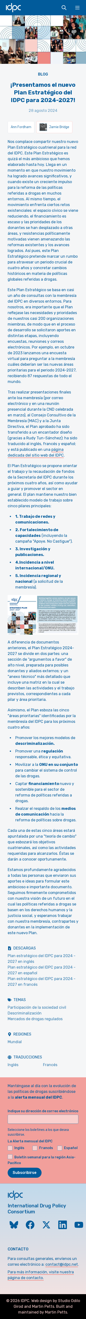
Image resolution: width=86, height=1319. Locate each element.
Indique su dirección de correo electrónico (43, 1111)
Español (71, 1148)
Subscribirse (25, 1172)
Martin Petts (43, 1306)
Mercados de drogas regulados (35, 1019)
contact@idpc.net (61, 1264)
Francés (50, 1065)
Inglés (13, 1065)
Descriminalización (25, 1013)
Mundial (15, 1042)
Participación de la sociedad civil (37, 1007)
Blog (43, 74)
